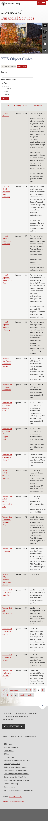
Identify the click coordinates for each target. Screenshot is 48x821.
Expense (7, 86)
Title (7, 105)
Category (17, 105)
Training (13, 66)
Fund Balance (9, 89)
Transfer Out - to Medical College (7, 657)
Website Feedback (11, 747)
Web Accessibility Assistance (13, 801)
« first (5, 690)
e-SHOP (45, 49)
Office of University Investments (15, 767)
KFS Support (45, 43)
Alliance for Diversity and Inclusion (16, 780)
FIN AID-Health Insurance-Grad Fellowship (6, 191)
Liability (6, 95)
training (45, 37)
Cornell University (15, 797)
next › (22, 695)
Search (39, 3)
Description (38, 105)
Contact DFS (9, 751)
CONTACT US (11, 726)
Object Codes (21, 66)
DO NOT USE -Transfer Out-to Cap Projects (6, 579)
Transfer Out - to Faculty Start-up (7, 631)
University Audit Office (12, 764)
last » (30, 695)
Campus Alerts (9, 787)
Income (6, 92)
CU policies (45, 31)
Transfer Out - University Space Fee (7, 457)
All (2, 66)
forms (45, 25)
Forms (7, 66)
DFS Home (8, 744)
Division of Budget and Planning (15, 770)
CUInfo (6, 754)
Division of (11, 12)
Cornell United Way (11, 784)
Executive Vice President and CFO (16, 760)
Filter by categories (9, 80)
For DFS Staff (9, 757)
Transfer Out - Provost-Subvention (7, 387)
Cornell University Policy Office (15, 777)
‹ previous (14, 690)
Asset (6, 83)
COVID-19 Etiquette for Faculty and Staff (19, 790)
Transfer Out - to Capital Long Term (7, 592)
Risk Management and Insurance (16, 774)
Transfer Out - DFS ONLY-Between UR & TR (7, 501)
